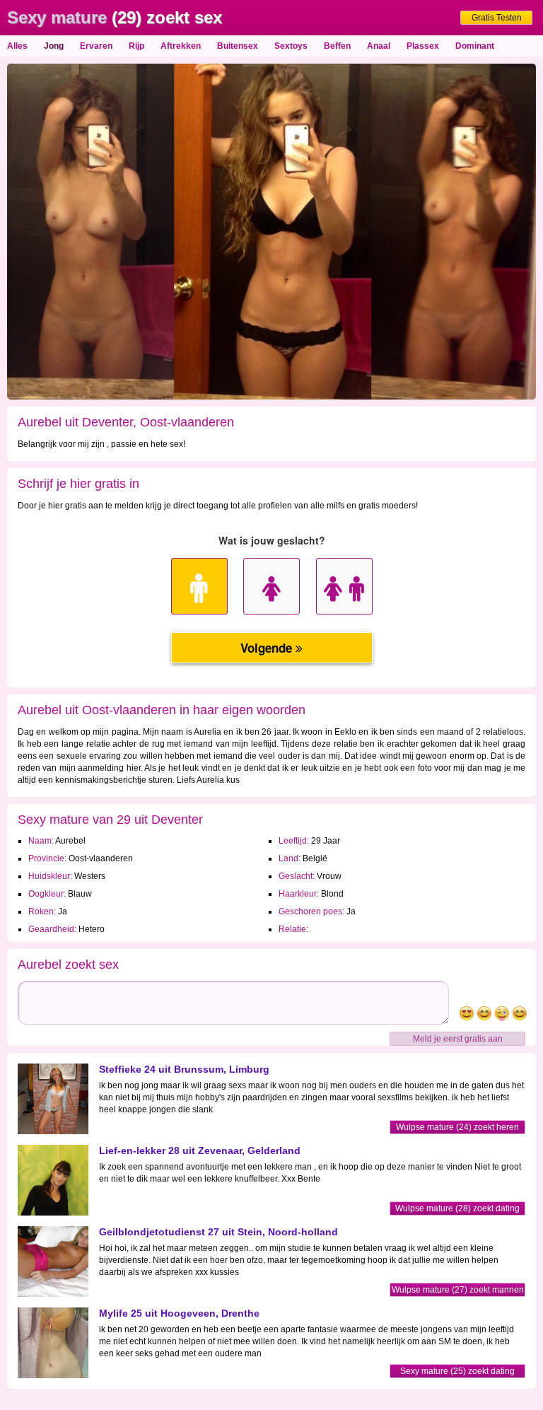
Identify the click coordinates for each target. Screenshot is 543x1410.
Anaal (378, 46)
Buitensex (237, 46)
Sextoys (291, 46)
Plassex (423, 46)
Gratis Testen (497, 18)
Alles (17, 46)
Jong (54, 46)
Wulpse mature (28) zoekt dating (457, 1208)
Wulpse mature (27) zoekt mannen (458, 1290)
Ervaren (96, 46)
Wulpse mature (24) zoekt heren (457, 1127)
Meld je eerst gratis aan (458, 1039)
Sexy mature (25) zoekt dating (457, 1371)
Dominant (474, 46)
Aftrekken (180, 46)
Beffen (337, 46)
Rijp (136, 46)
